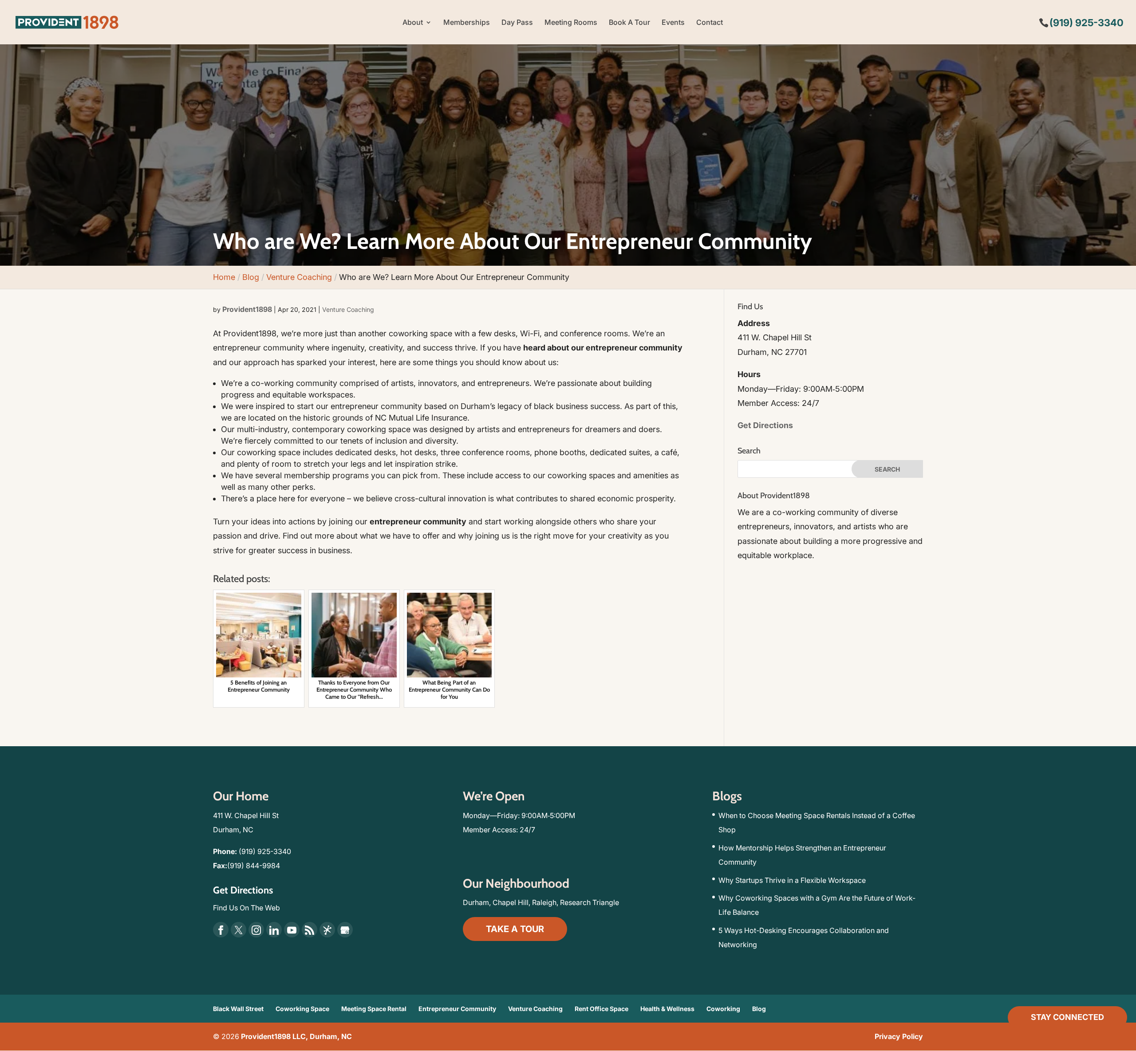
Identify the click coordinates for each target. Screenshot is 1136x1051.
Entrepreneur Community (457, 1008)
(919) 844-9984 (253, 865)
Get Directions (765, 425)
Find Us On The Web (246, 907)
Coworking (723, 1008)
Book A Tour (629, 23)
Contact (709, 23)
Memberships (466, 23)
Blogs (727, 795)
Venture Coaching (348, 309)
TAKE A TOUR (515, 929)
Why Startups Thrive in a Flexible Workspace (792, 880)
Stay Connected (1067, 1017)
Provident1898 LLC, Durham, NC (296, 1036)
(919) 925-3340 (265, 851)
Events (673, 23)
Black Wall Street (238, 1008)
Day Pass (517, 23)
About (412, 23)
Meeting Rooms (570, 23)
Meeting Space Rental (373, 1008)
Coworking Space (302, 1008)
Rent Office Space (601, 1008)
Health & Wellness (667, 1008)
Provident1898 (247, 309)
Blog (759, 1008)
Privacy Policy (899, 1036)
